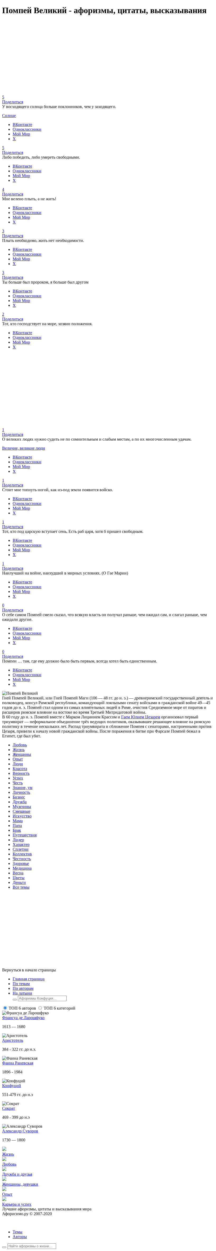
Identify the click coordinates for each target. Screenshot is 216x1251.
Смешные (21, 811)
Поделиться (12, 102)
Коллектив (22, 854)
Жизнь (18, 749)
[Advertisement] (108, 58)
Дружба (20, 802)
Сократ (8, 1108)
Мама (18, 821)
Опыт (18, 759)
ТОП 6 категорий (59, 1008)
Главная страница (29, 979)
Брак (17, 830)
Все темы (21, 887)
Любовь (20, 745)
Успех (18, 778)
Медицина (22, 868)
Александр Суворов (20, 1131)
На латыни (22, 993)
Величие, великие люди (23, 448)
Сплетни (20, 849)
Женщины (22, 754)
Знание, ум (22, 787)
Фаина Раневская (17, 1063)
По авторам (23, 988)
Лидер (18, 840)
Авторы (20, 1236)
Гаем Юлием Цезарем (140, 717)
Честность (22, 858)
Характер (21, 844)
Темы (17, 1232)
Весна (18, 873)
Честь (18, 783)
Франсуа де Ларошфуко (23, 1017)
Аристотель (12, 1040)
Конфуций (11, 1085)
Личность (21, 792)
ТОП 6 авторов (22, 1008)
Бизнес (19, 797)
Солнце (9, 115)
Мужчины (22, 806)
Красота (20, 768)
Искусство (22, 816)
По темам (21, 983)
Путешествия (25, 835)
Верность (21, 773)
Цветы (18, 877)
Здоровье (21, 863)
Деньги (19, 882)
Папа (17, 825)
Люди (18, 764)
